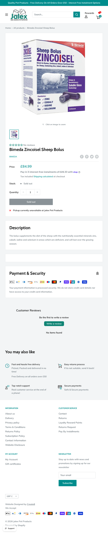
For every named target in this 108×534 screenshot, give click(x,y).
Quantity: (14, 192)
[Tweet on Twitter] (92, 156)
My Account (11, 459)
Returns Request (67, 427)
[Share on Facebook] (82, 156)
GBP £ (10, 496)
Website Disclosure (15, 444)
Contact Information (15, 440)
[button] (16, 145)
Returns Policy (12, 431)
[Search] (76, 14)
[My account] (86, 16)
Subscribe (68, 483)
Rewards (89, 13)
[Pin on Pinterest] (87, 156)
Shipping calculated (43, 176)
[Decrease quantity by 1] (23, 192)
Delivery (9, 418)
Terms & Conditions (15, 427)
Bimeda (13, 156)
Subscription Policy (15, 436)
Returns (63, 418)
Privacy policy (12, 422)
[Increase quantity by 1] (37, 192)
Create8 (31, 504)
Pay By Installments (69, 431)
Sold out (31, 201)
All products (18, 28)
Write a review (54, 323)
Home (8, 28)
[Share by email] (97, 156)
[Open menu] (6, 15)
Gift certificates (13, 463)
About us (10, 413)
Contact (63, 413)
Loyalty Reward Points (70, 422)
